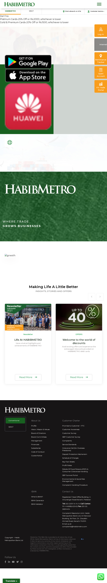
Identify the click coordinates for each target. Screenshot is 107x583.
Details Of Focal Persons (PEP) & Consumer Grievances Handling (75, 470)
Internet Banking (26, 139)
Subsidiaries (36, 448)
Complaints (67, 441)
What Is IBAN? (37, 497)
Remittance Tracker (100, 61)
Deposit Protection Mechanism (74, 454)
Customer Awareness (70, 429)
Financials (35, 444)
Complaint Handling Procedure (74, 485)
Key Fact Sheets (68, 462)
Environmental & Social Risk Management (73, 480)
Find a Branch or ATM (73, 11)
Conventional (13, 420)
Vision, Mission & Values (40, 429)
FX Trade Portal (100, 88)
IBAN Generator (37, 500)
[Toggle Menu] (99, 4)
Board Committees (39, 437)
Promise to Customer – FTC (73, 426)
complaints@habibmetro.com (74, 526)
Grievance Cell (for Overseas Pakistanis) (73, 449)
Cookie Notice (36, 456)
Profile (33, 426)
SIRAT (31, 11)
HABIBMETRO (10, 11)
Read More (26, 377)
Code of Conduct (38, 452)
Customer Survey (69, 433)
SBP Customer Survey (71, 437)
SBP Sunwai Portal (70, 475)
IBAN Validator (37, 504)
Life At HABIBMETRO (28, 339)
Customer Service (96, 11)
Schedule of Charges (70, 458)
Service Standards (69, 444)
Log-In (101, 34)
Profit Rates (67, 465)
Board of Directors (38, 433)
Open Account (101, 74)
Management (36, 441)
